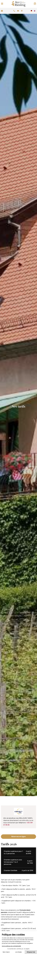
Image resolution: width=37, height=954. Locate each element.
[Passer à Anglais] (34, 11)
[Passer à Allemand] (31, 11)
